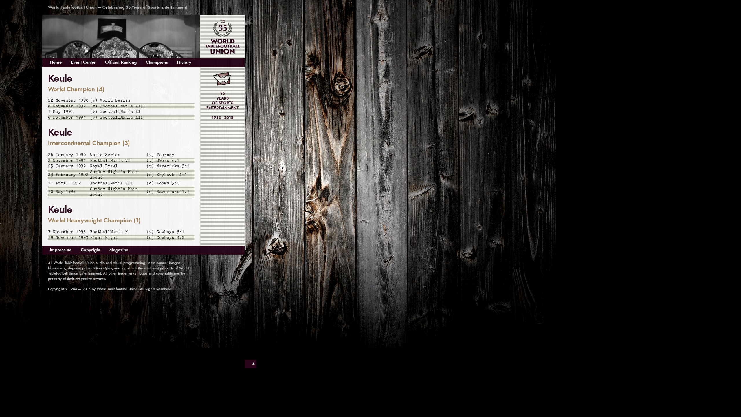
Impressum (60, 250)
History (184, 62)
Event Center (83, 62)
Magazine (118, 250)
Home (56, 62)
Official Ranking (121, 62)
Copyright (90, 250)
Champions (157, 62)
